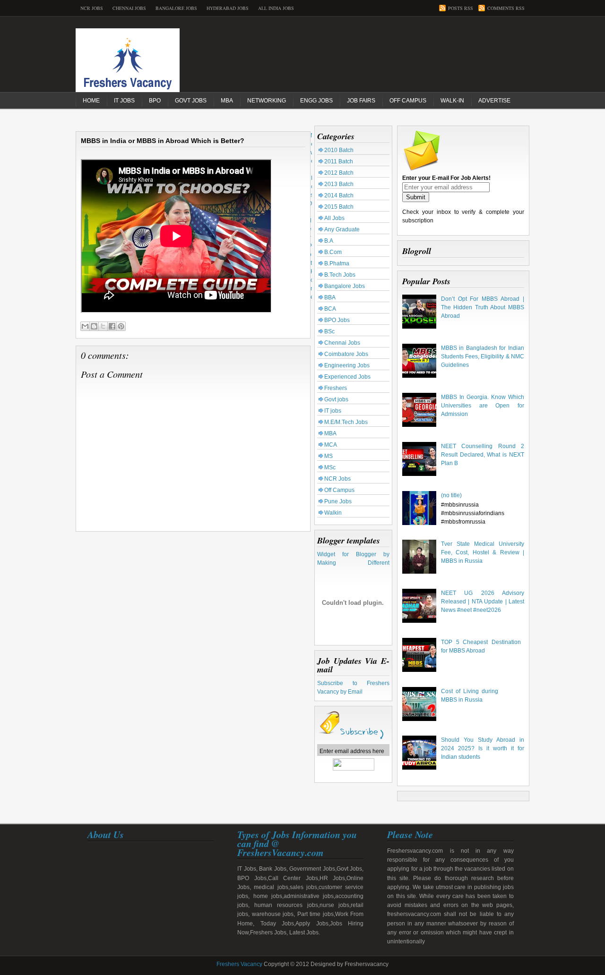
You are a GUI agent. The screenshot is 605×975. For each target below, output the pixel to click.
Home (91, 100)
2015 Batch (339, 206)
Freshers (335, 388)
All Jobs (334, 218)
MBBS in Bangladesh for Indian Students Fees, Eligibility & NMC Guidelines (482, 356)
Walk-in (452, 100)
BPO (155, 100)
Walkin (333, 512)
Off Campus (407, 100)
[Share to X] (103, 326)
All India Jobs (276, 8)
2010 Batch (339, 150)
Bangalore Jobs (176, 8)
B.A (328, 240)
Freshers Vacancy (239, 964)
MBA (227, 100)
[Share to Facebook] (112, 326)
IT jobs (332, 410)
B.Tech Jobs (339, 274)
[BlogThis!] (94, 326)
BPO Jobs (337, 320)
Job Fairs (361, 100)
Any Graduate (342, 229)
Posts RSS (460, 8)
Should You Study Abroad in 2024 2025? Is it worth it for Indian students (482, 748)
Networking (266, 100)
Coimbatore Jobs (346, 354)
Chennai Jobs (129, 8)
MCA (330, 444)
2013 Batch (339, 184)
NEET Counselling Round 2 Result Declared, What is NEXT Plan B (482, 454)
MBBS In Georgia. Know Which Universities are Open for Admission (482, 405)
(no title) (451, 495)
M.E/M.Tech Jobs (346, 422)
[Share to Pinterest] (121, 326)
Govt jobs (336, 399)
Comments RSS (506, 8)
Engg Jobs (316, 100)
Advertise (494, 100)
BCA (330, 308)
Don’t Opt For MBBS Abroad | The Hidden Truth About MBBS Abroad (482, 307)
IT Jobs (124, 100)
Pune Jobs (338, 501)
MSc (330, 467)
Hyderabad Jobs (228, 8)
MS (328, 456)
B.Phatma (336, 263)
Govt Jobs (191, 100)
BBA (330, 297)
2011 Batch (338, 161)
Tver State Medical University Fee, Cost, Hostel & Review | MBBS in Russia (482, 552)
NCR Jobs (91, 8)
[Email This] (85, 326)
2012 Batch (339, 173)
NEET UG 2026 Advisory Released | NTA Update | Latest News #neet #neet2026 (482, 601)
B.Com (333, 252)
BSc (329, 331)
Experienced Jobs (347, 376)
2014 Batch (339, 195)
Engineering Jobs (347, 365)
